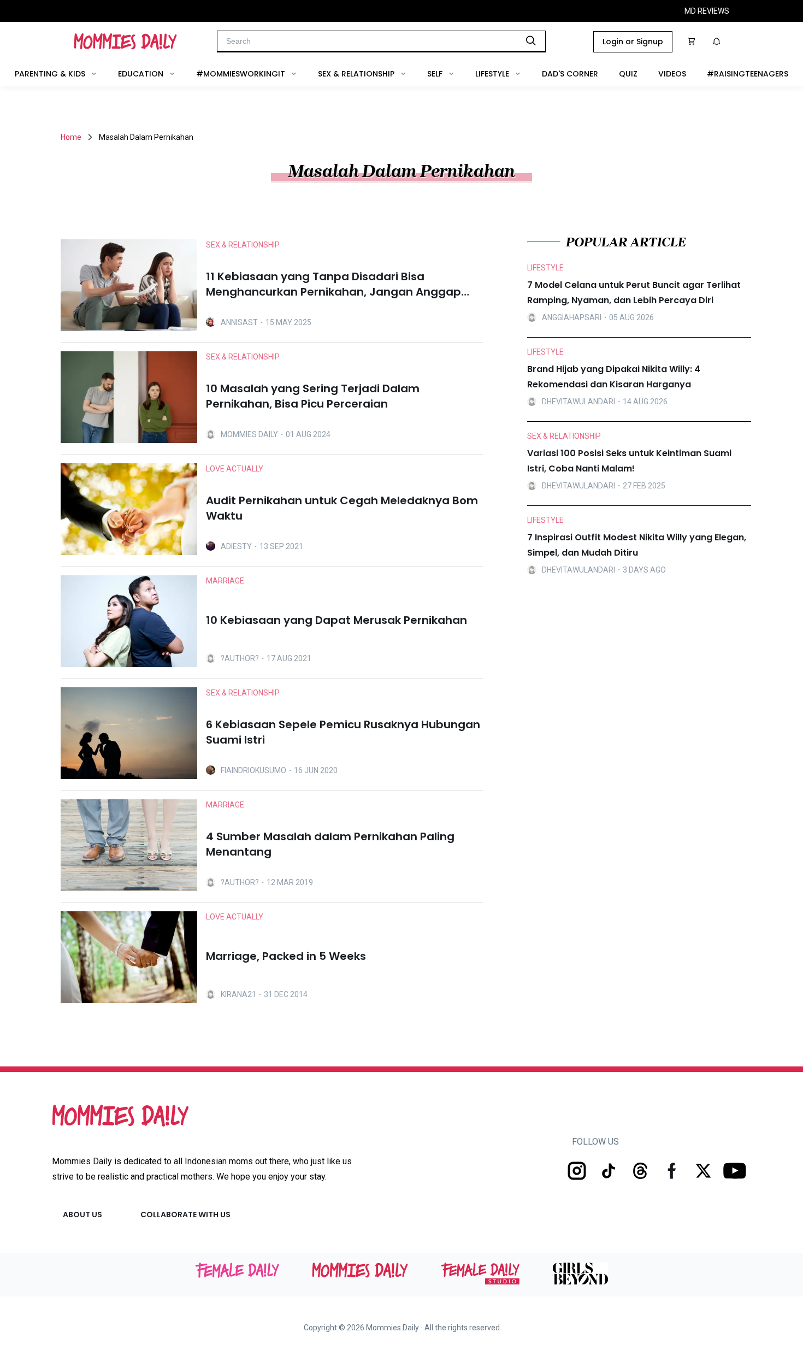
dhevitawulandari (578, 401)
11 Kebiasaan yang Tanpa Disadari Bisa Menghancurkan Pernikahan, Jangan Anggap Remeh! (333, 284)
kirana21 (238, 994)
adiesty (236, 546)
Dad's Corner (570, 73)
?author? (240, 658)
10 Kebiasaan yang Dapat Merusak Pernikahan (336, 620)
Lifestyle (492, 73)
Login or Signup (633, 41)
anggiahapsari (571, 317)
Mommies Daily (249, 434)
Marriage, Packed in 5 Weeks (286, 956)
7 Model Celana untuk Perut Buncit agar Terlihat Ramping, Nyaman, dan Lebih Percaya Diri (634, 292)
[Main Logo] (125, 41)
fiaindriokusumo (253, 770)
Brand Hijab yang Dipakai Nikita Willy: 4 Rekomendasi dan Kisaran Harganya (613, 377)
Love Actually (234, 468)
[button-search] (531, 40)
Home (71, 137)
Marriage (225, 580)
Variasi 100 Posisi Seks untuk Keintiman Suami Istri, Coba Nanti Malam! (629, 461)
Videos (672, 73)
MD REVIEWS (706, 11)
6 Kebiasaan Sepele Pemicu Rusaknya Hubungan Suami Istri (343, 732)
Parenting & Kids (50, 73)
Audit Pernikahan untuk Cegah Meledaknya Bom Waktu (342, 508)
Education (140, 73)
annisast (239, 322)
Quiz (628, 73)
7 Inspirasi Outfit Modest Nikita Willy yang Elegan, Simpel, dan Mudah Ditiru (636, 545)
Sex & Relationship (356, 73)
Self (434, 73)
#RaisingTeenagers (747, 73)
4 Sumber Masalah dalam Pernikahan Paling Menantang (330, 844)
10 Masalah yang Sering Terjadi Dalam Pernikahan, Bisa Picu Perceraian (313, 396)
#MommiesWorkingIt (240, 73)
